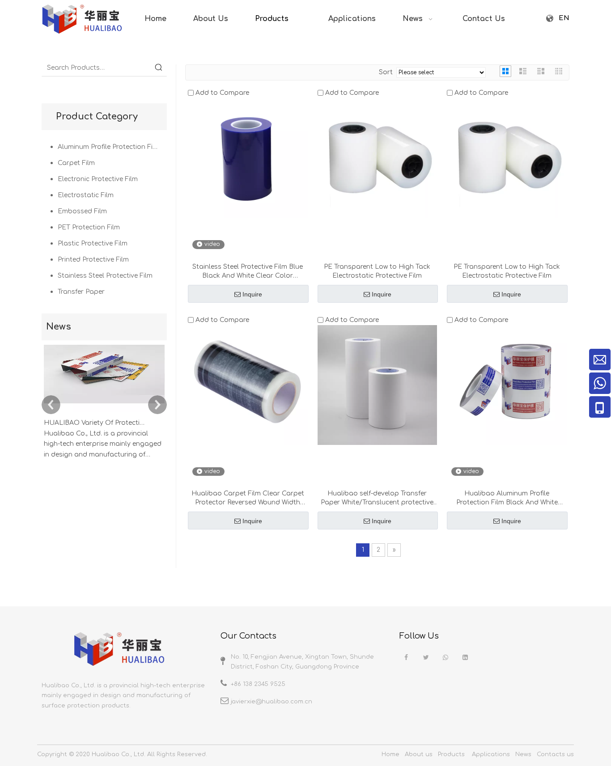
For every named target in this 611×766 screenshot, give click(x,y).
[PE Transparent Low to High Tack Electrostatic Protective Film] (377, 157)
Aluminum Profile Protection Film (109, 147)
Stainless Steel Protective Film (105, 275)
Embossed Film (82, 211)
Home (390, 754)
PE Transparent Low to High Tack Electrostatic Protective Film (377, 271)
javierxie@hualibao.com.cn (271, 701)
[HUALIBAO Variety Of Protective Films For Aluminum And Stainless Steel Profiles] (104, 412)
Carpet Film (76, 163)
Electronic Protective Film (98, 179)
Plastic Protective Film (92, 243)
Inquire (252, 294)
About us (419, 754)
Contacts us (555, 754)
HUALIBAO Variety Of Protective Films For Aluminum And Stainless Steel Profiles (94, 422)
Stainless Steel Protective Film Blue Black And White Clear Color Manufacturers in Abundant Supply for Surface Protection (248, 271)
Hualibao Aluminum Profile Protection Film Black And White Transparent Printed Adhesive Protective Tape (507, 498)
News (523, 754)
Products (451, 754)
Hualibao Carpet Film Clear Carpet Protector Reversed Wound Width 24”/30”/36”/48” (247, 498)
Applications (491, 754)
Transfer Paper (81, 291)
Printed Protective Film (93, 259)
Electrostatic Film (86, 195)
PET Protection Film (89, 227)
